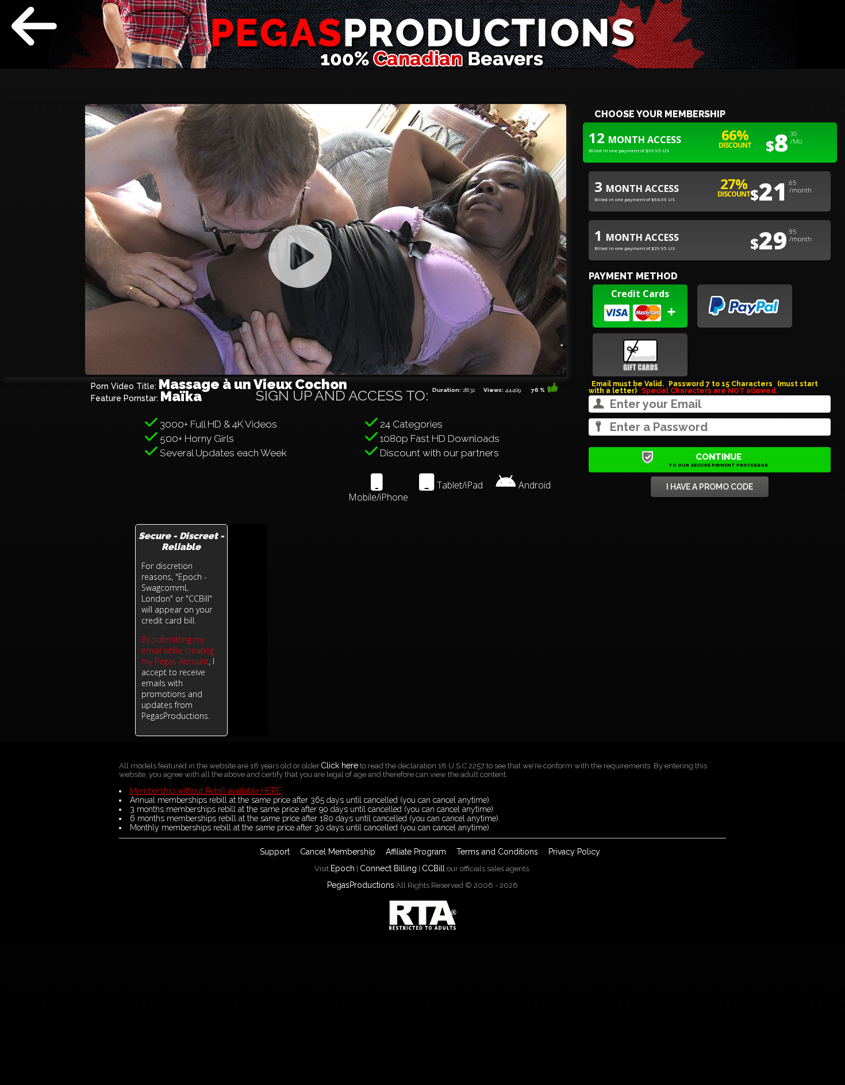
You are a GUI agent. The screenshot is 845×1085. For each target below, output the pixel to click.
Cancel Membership (337, 851)
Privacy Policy (574, 851)
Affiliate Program (416, 851)
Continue (718, 460)
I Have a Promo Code (709, 486)
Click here (339, 765)
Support (275, 851)
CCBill (433, 868)
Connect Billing (388, 868)
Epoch (343, 868)
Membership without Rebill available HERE (205, 790)
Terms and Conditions (497, 851)
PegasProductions (360, 885)
